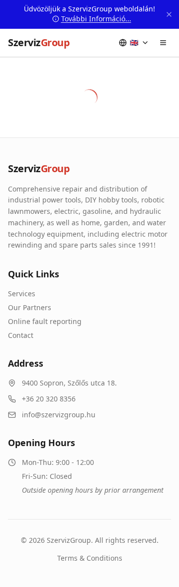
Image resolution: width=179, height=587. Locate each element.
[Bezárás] (169, 14)
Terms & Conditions (89, 558)
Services (21, 293)
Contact (20, 335)
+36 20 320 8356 (49, 398)
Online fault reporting (45, 321)
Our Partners (29, 307)
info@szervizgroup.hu (58, 414)
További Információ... (96, 18)
